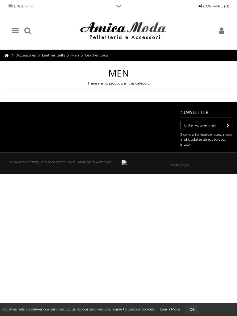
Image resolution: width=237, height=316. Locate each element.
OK (192, 309)
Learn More (170, 309)
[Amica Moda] (124, 30)
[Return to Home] (6, 55)
